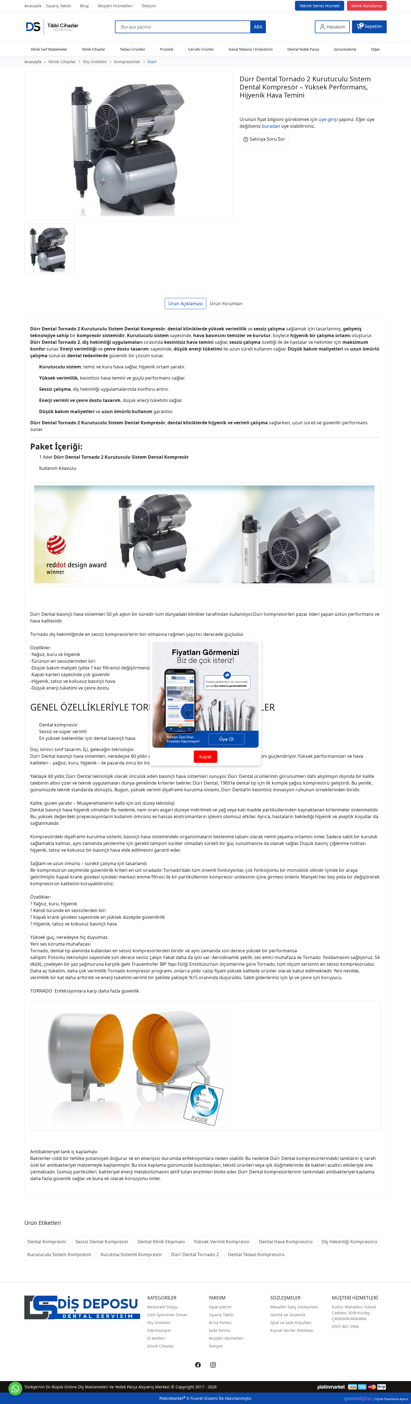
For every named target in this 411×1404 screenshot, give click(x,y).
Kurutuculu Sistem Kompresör (59, 1254)
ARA (258, 27)
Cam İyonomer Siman (167, 1314)
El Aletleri (156, 1338)
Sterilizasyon (159, 1330)
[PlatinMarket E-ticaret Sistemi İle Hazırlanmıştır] (331, 1387)
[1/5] (243, 109)
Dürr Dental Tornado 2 (195, 1254)
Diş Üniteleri (159, 1322)
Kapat (205, 757)
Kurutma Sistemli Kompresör (131, 1254)
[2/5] (247, 109)
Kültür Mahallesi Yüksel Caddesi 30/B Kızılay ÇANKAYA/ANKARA (354, 1312)
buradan (271, 126)
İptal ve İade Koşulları (290, 1322)
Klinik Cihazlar (160, 1346)
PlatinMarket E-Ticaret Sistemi (188, 1398)
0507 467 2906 (345, 1326)
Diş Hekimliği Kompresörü (349, 1242)
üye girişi (328, 119)
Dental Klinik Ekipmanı (161, 1242)
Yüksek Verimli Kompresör (222, 1242)
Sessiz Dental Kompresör (102, 1242)
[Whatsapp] (15, 1389)
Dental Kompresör (47, 1242)
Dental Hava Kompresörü (286, 1242)
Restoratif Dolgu (162, 1307)
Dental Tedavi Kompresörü (256, 1254)
